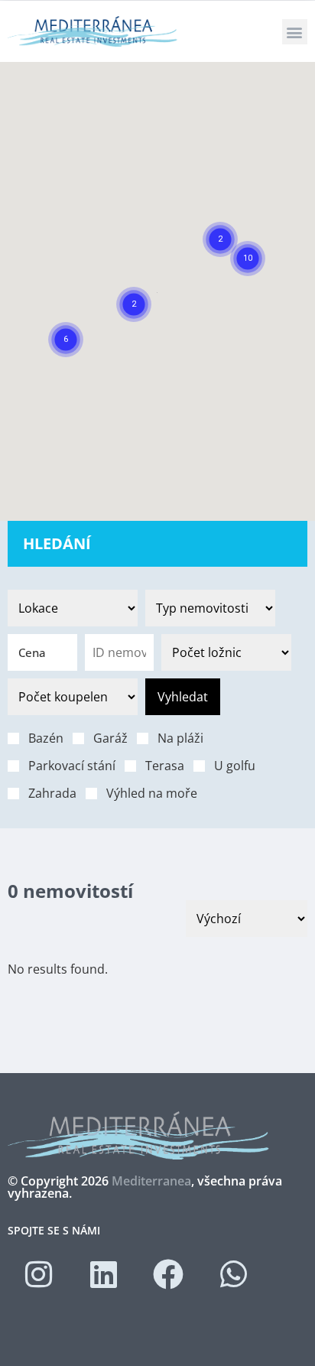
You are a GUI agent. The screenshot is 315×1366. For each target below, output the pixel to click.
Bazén (45, 737)
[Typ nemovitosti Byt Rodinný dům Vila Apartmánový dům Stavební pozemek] (210, 608)
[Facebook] (168, 1274)
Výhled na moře (151, 792)
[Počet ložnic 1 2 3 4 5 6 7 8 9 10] (226, 652)
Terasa (164, 765)
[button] (294, 31)
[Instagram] (38, 1274)
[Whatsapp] (233, 1274)
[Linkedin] (103, 1274)
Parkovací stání (71, 765)
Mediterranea (151, 1180)
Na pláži (180, 737)
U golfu (234, 765)
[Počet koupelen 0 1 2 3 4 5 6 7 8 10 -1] (73, 696)
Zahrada (52, 792)
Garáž (110, 737)
